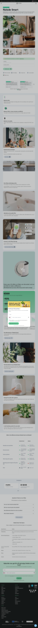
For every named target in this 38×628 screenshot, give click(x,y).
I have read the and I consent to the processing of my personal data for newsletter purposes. (18, 320)
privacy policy (16, 320)
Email (10, 314)
